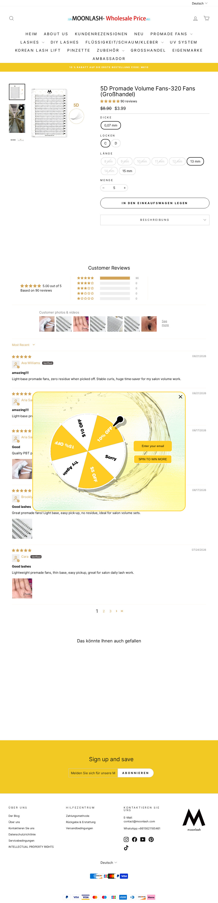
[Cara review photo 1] (22, 588)
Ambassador (109, 59)
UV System (184, 42)
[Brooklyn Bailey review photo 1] (22, 528)
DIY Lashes (65, 42)
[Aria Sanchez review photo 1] (22, 469)
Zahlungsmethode (77, 815)
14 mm (109, 171)
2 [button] (104, 611)
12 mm (177, 161)
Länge (106, 153)
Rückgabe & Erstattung (81, 822)
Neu (139, 34)
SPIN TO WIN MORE (153, 459)
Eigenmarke (187, 50)
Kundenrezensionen (101, 34)
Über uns (14, 822)
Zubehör (109, 50)
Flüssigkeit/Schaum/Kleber (123, 42)
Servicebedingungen (21, 840)
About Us (56, 34)
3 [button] (110, 611)
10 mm (142, 161)
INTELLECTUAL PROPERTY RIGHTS (31, 846)
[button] (110, 101)
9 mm (125, 161)
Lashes (30, 42)
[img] (21, 357)
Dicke (106, 117)
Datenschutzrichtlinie (22, 834)
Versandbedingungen (79, 828)
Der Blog (14, 815)
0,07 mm (110, 125)
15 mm (127, 171)
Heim (31, 34)
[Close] (180, 397)
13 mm (195, 161)
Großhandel (148, 50)
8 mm (108, 161)
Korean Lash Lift (38, 50)
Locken (107, 135)
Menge (106, 180)
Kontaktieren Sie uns (21, 828)
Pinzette (78, 50)
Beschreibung (154, 219)
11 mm (159, 161)
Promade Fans (170, 34)
